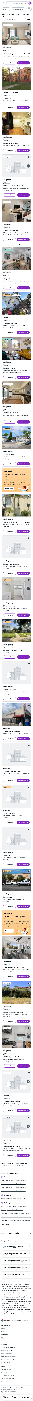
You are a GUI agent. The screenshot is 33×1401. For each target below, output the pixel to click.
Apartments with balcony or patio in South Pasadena (16, 1213)
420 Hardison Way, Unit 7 (13, 1101)
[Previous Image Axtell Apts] (4, 880)
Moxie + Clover (10, 368)
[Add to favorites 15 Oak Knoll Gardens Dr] (28, 1117)
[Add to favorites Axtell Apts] (28, 871)
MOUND (8, 98)
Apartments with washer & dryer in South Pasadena (16, 1217)
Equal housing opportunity (9, 1391)
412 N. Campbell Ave (12, 564)
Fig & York (8, 279)
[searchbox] (19, 3)
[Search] (29, 3)
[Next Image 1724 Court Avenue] (28, 210)
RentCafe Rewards (6, 1353)
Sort (28, 19)
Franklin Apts (9, 455)
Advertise (4, 1341)
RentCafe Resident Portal (8, 1363)
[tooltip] (6, 51)
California (10, 1163)
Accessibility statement (7, 1378)
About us (4, 1328)
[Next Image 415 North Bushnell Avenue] (28, 992)
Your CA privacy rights (7, 1375)
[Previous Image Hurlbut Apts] (4, 630)
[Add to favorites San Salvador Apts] (28, 294)
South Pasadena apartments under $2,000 (13, 1198)
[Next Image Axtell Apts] (28, 880)
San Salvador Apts (11, 323)
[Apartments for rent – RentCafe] (6, 1320)
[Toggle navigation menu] (3, 3)
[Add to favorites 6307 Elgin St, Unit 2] (28, 1028)
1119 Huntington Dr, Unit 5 (14, 186)
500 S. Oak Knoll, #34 (12, 413)
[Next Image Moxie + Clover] (28, 348)
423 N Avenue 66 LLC (12, 522)
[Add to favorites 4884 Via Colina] (28, 663)
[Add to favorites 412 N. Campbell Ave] (28, 538)
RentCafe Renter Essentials (9, 1356)
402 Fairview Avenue (12, 143)
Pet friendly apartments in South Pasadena (13, 1206)
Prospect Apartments (12, 54)
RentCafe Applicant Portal (8, 1360)
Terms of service (6, 1369)
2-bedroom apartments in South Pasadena (13, 1184)
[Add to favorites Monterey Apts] (28, 579)
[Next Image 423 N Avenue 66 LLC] (28, 505)
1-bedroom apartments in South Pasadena (13, 1180)
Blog (2, 1338)
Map (6, 1397)
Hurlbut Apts (9, 648)
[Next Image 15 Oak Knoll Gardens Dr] (28, 1126)
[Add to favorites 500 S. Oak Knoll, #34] (28, 384)
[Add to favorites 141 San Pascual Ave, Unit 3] (28, 938)
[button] (16, 33)
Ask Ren (27, 1397)
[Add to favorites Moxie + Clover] (28, 339)
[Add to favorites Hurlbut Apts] (28, 621)
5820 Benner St (10, 813)
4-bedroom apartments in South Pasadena (13, 1191)
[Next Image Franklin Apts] (28, 437)
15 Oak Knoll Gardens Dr (13, 1146)
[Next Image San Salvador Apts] (28, 303)
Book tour (10, 63)
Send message (23, 63)
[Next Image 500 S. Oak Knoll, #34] (28, 392)
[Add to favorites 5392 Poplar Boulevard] (28, 705)
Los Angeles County (21, 1163)
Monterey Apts (10, 606)
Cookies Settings (6, 1382)
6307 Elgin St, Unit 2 (12, 1057)
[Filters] (29, 9)
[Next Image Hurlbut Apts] (28, 630)
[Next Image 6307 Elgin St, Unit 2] (28, 1037)
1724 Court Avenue (11, 230)
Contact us (4, 1331)
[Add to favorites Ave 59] (28, 829)
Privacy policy (5, 1372)
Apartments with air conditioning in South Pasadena (16, 1220)
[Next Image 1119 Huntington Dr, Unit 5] (28, 166)
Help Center (4, 1334)
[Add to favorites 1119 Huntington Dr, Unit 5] (28, 157)
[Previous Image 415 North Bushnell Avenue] (4, 992)
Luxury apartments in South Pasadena (12, 1210)
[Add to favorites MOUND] (28, 69)
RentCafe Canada (6, 1350)
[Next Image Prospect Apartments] (28, 33)
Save (15, 1397)
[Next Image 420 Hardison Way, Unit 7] (28, 1081)
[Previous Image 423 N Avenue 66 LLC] (4, 505)
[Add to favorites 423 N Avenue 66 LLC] (28, 496)
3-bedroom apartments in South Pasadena (13, 1187)
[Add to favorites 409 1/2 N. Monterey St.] (28, 745)
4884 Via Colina (10, 690)
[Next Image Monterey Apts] (28, 588)
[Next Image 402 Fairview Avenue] (28, 123)
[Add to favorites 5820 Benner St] (28, 787)
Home (3, 1163)
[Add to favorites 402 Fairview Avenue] (28, 114)
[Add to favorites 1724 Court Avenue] (28, 201)
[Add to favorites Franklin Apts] (28, 428)
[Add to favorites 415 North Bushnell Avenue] (28, 983)
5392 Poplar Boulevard (13, 731)
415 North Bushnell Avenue (14, 1012)
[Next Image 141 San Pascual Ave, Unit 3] (28, 947)
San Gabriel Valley (7, 1166)
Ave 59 (7, 855)
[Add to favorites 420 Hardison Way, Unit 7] (28, 1072)
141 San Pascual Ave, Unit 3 (14, 967)
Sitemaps (4, 1344)
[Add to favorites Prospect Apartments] (28, 24)
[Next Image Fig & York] (28, 258)
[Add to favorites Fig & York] (28, 249)
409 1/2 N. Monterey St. (13, 771)
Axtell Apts (8, 897)
